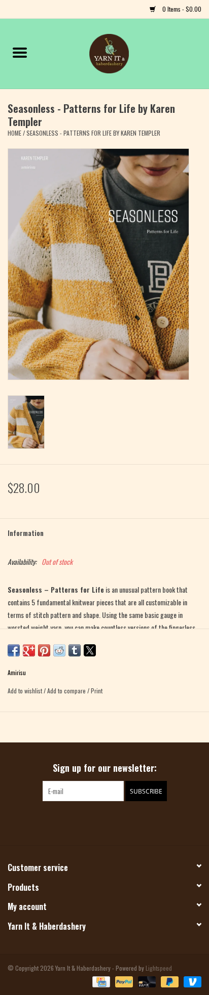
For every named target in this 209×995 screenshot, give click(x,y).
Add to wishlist (26, 690)
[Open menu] (20, 52)
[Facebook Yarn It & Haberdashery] (96, 822)
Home (14, 133)
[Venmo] (190, 980)
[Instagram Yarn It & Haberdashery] (114, 822)
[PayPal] (123, 980)
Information (26, 532)
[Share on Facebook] (14, 650)
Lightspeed (159, 968)
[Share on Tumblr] (74, 650)
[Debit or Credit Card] (145, 980)
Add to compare (67, 690)
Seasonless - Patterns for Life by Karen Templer (93, 133)
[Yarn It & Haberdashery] (124, 52)
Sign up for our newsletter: (105, 768)
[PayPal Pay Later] (168, 980)
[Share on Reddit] (59, 650)
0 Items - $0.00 (181, 9)
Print (96, 690)
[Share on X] (90, 650)
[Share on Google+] (29, 650)
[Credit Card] (100, 980)
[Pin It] (44, 650)
